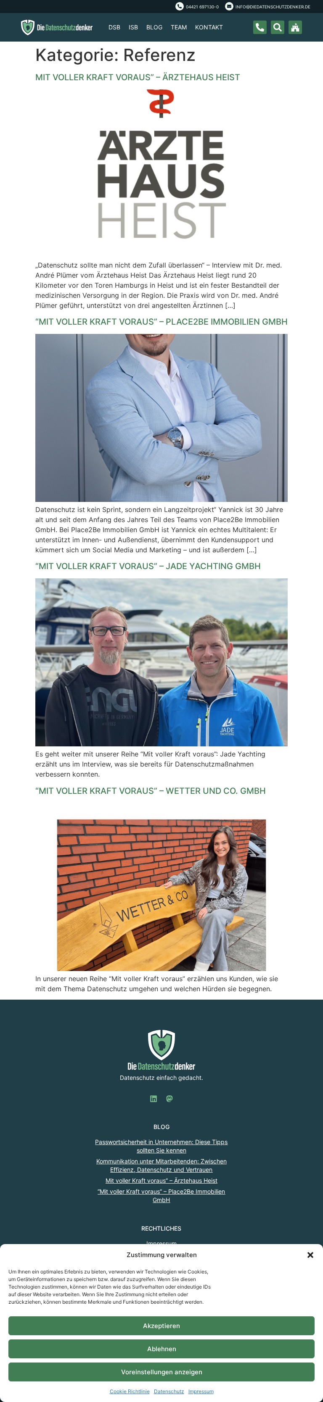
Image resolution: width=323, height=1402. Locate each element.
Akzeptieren (161, 1326)
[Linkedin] (153, 1099)
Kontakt (209, 27)
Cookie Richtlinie (130, 1391)
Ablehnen (161, 1349)
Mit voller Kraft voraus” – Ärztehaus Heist (137, 77)
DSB (114, 27)
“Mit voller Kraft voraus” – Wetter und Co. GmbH (150, 791)
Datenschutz (169, 1391)
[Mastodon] (169, 1099)
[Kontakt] (260, 27)
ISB (133, 27)
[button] (310, 1255)
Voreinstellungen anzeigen (161, 1372)
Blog (154, 27)
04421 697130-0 (202, 6)
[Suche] (277, 27)
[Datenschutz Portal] (295, 27)
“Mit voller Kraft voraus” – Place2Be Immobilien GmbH (161, 322)
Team (179, 27)
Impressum (201, 1391)
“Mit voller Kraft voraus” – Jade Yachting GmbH (148, 566)
